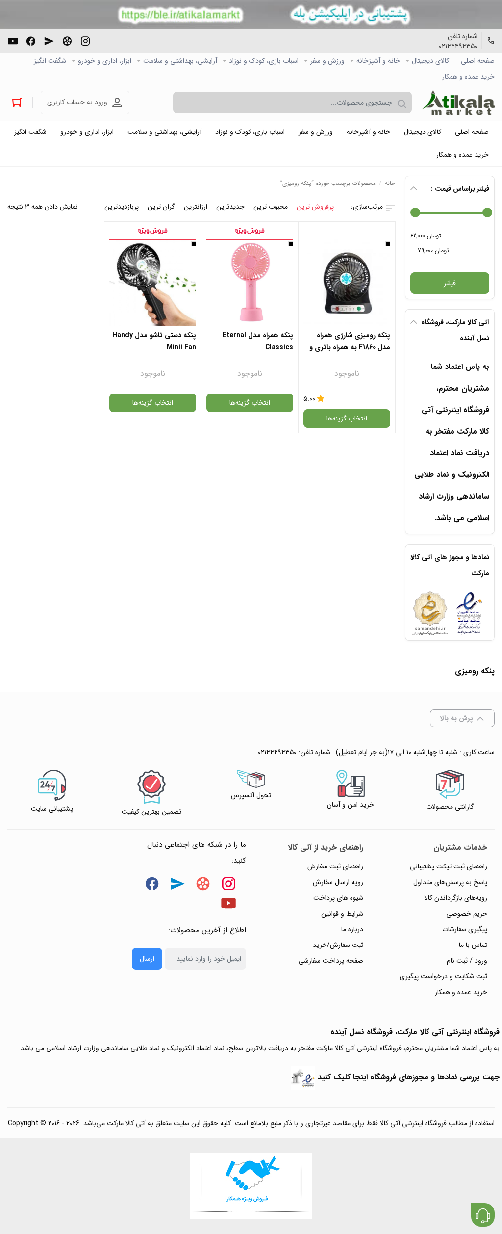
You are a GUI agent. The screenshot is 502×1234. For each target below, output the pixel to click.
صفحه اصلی (478, 60)
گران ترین (161, 206)
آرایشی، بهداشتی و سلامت (180, 60)
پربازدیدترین (121, 206)
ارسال (147, 958)
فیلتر (450, 283)
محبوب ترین (270, 206)
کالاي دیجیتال (430, 60)
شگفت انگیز (50, 60)
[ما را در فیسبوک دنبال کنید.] (30, 40)
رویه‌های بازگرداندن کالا (455, 898)
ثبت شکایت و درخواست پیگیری (443, 976)
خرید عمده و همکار (468, 76)
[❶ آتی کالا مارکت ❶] (458, 102)
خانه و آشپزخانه (378, 60)
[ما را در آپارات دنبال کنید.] (67, 40)
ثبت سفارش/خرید (338, 945)
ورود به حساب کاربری (77, 102)
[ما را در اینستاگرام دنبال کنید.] (85, 40)
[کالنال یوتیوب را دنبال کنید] (12, 40)
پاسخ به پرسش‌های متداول (450, 882)
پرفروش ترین (315, 206)
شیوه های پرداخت (338, 898)
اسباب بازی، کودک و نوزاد (264, 60)
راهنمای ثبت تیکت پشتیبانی (448, 866)
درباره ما (352, 929)
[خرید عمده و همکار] (251, 1186)
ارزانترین (195, 206)
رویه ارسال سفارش (338, 882)
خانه (390, 183)
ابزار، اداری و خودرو (104, 60)
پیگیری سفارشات (464, 929)
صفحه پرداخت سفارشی (331, 960)
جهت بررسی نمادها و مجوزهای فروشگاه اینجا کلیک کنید (409, 1077)
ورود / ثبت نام (467, 960)
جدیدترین (230, 206)
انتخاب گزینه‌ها (346, 418)
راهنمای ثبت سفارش (335, 866)
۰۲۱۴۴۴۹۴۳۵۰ (458, 46)
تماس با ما (473, 945)
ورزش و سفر (327, 60)
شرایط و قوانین (342, 913)
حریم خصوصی (466, 913)
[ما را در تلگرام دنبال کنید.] (49, 40)
